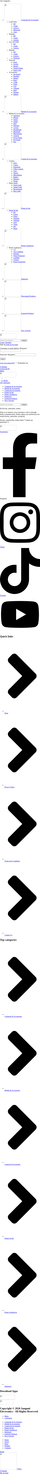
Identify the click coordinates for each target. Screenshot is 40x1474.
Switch (15, 64)
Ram (15, 90)
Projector (16, 58)
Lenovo (16, 28)
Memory (16, 179)
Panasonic (16, 167)
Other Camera (18, 169)
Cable (15, 82)
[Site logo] (8, 338)
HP (14, 24)
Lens (15, 171)
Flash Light (17, 185)
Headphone (17, 130)
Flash (15, 84)
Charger (16, 136)
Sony (15, 163)
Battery (15, 94)
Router (15, 66)
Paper (15, 228)
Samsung (16, 116)
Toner (15, 224)
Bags (15, 80)
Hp (14, 212)
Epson (15, 214)
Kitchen (16, 254)
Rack (15, 62)
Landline (16, 258)
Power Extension (19, 262)
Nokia (15, 120)
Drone (15, 181)
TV (14, 250)
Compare (7, 1448)
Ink (14, 226)
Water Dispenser (19, 256)
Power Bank (17, 138)
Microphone (17, 134)
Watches (16, 126)
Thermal (16, 220)
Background (17, 189)
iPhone (15, 118)
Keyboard (16, 74)
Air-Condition (18, 252)
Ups (14, 86)
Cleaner (16, 260)
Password (7, 355)
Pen (14, 142)
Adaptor (16, 88)
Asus (15, 32)
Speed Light (17, 187)
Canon (15, 165)
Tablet (15, 122)
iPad (14, 124)
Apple (15, 26)
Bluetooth (16, 132)
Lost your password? (7, 363)
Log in (3, 359)
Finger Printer (18, 68)
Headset (16, 76)
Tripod (15, 173)
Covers (15, 128)
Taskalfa (16, 218)
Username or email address (13, 348)
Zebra (15, 216)
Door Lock (17, 70)
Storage (16, 92)
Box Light (17, 191)
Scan (15, 222)
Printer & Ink (13, 210)
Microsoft (16, 30)
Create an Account (11, 345)
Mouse (15, 78)
